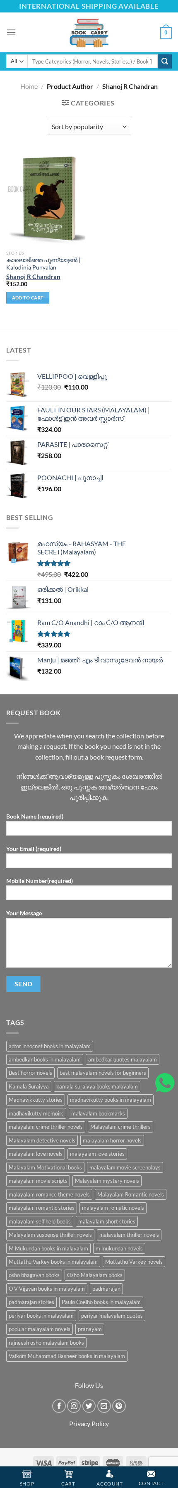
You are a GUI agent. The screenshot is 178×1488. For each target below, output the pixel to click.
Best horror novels (30, 1072)
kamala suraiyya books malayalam (97, 1086)
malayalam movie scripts (38, 1180)
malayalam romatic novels (113, 1207)
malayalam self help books (40, 1221)
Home (29, 86)
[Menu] (11, 32)
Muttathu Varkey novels (134, 1261)
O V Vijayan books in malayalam (47, 1288)
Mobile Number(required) (39, 880)
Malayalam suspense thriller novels (50, 1234)
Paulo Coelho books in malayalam (101, 1302)
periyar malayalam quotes (112, 1315)
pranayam (90, 1329)
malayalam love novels (36, 1153)
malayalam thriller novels (129, 1234)
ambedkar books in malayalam (45, 1059)
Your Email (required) (33, 848)
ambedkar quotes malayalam (122, 1059)
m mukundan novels (119, 1248)
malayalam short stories (106, 1221)
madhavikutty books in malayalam (110, 1099)
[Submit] (165, 61)
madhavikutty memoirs (36, 1113)
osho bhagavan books (34, 1275)
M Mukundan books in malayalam (48, 1248)
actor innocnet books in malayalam (50, 1046)
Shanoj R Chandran (33, 276)
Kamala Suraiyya (29, 1086)
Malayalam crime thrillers (120, 1126)
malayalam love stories (97, 1153)
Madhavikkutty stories (36, 1099)
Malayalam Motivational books (45, 1167)
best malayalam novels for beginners (103, 1072)
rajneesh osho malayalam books (46, 1342)
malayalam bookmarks (98, 1113)
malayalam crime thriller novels (46, 1126)
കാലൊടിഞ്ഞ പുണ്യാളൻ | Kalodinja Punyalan (43, 264)
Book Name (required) (34, 816)
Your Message (24, 913)
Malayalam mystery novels (107, 1180)
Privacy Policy (89, 1423)
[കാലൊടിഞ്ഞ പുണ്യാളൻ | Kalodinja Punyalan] (45, 199)
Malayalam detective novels (42, 1140)
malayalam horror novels (112, 1140)
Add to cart (28, 297)
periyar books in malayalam (41, 1315)
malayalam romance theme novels (49, 1194)
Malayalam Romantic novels (130, 1194)
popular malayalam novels (39, 1329)
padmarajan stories (31, 1302)
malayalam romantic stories (42, 1207)
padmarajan (106, 1288)
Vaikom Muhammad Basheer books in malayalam (67, 1356)
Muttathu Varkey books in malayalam (53, 1261)
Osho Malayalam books (95, 1275)
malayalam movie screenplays (125, 1167)
